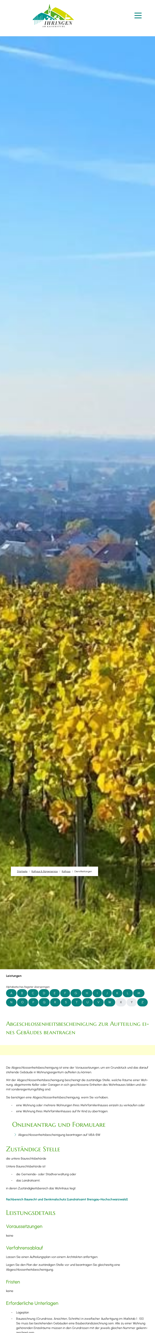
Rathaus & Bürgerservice (44, 871)
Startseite (22, 871)
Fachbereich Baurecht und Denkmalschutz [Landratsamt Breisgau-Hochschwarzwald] (67, 1199)
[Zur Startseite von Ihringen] (53, 15)
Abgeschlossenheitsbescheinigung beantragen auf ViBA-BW (59, 1135)
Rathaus (66, 871)
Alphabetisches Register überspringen (28, 986)
